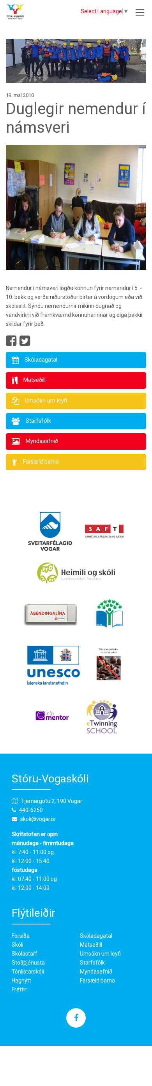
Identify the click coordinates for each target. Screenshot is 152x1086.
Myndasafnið (96, 971)
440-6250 (31, 810)
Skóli (17, 945)
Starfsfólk (92, 962)
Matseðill (91, 945)
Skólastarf (24, 954)
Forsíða (21, 936)
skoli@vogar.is (37, 819)
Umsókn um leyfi (100, 954)
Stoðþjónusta (28, 962)
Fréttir (19, 989)
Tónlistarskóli (28, 971)
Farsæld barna (97, 980)
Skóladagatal (96, 936)
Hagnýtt (21, 980)
